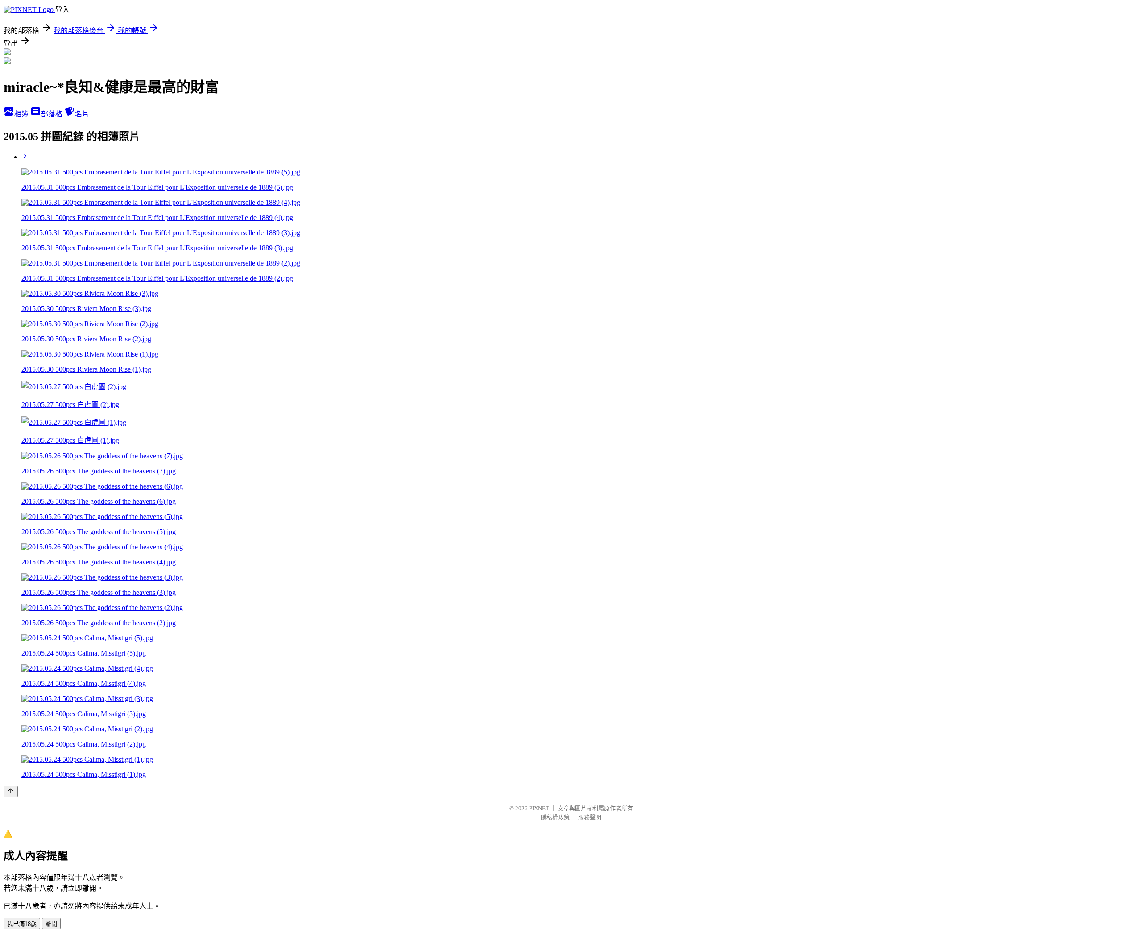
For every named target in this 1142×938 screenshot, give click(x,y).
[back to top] (11, 791)
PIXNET (539, 808)
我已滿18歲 (22, 924)
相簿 (22, 114)
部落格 (52, 114)
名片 (82, 114)
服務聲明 (589, 817)
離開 (51, 924)
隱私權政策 (555, 817)
